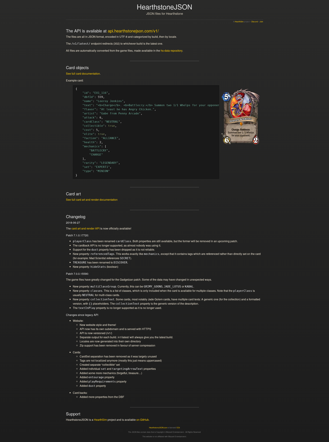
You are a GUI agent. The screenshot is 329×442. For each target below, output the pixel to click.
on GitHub (142, 420)
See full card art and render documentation (92, 200)
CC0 (178, 427)
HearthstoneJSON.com (158, 427)
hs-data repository (171, 50)
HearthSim (239, 21)
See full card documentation (83, 73)
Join (261, 21)
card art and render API (85, 228)
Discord (254, 21)
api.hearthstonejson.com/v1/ (133, 31)
